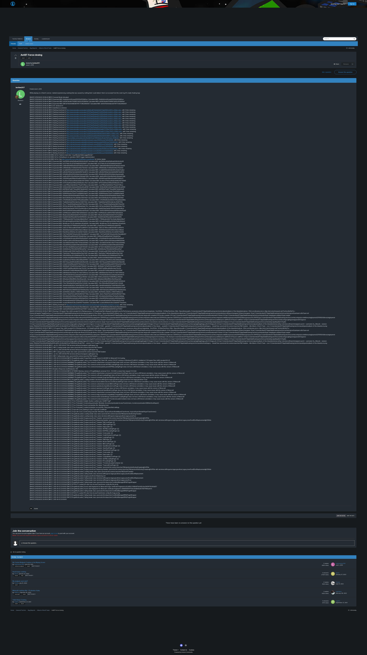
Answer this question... (30, 543)
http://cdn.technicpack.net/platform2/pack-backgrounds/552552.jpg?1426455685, (92, 142)
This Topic (347, 38)
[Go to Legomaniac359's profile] (333, 564)
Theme (175, 650)
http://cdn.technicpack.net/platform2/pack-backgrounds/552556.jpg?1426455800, (92, 148)
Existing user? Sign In (338, 4)
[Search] (354, 38)
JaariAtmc (339, 591)
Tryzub (16, 583)
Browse (28, 39)
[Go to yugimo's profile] (333, 602)
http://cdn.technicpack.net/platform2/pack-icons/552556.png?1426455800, (89, 150)
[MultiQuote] (31, 508)
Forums (13, 43)
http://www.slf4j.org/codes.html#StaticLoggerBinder (78, 159)
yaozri (16, 573)
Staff (20, 43)
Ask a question (326, 72)
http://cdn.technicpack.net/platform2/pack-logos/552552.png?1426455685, (90, 140)
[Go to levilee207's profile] (23, 64)
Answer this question (345, 72)
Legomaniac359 (19, 564)
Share (337, 64)
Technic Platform (17, 39)
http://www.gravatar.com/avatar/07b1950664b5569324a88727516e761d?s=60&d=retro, (94, 129)
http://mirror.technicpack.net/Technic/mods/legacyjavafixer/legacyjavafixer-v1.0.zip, (92, 304)
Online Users (29, 43)
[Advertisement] (183, 22)
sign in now (54, 533)
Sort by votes (341, 515)
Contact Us (183, 650)
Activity (36, 39)
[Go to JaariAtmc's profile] (333, 592)
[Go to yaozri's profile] (333, 574)
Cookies (191, 650)
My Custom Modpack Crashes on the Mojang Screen (29, 562)
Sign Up (352, 4)
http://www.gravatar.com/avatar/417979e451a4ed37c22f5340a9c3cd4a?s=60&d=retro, (94, 112)
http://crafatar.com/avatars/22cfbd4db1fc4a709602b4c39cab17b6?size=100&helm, (93, 138)
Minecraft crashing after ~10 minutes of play (26, 590)
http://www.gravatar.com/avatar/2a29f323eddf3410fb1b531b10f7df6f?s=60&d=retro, (93, 133)
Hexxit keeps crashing (19, 572)
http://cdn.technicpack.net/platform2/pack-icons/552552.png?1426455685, (90, 144)
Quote (36, 508)
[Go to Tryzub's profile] (333, 583)
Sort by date (350, 515)
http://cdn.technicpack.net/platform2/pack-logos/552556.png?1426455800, (90, 146)
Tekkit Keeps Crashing (19, 600)
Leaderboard (46, 39)
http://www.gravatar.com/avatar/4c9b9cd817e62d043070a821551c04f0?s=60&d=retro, (94, 110)
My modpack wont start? (20, 581)
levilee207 (35, 63)
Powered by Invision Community (183, 652)
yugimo (16, 602)
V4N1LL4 (16, 592)
